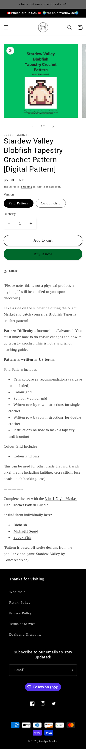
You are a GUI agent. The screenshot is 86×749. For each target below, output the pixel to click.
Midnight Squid (26, 531)
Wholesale (17, 592)
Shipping (26, 186)
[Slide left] (33, 126)
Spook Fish (22, 537)
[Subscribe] (71, 670)
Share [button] (13, 271)
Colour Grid (51, 203)
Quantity (10, 214)
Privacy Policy (20, 613)
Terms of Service (22, 624)
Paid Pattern (19, 203)
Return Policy (20, 602)
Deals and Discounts (25, 634)
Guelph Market (48, 741)
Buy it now (43, 254)
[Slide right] (53, 126)
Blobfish (20, 525)
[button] (6, 27)
